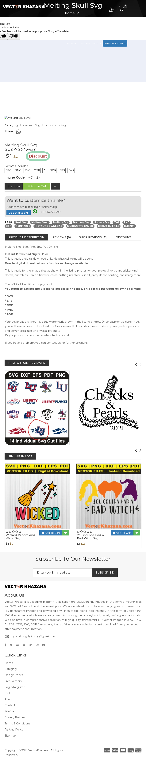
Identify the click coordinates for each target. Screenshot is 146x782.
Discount (123, 237)
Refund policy (14, 729)
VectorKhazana (38, 750)
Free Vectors (127, 26)
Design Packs (71, 26)
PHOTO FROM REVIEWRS (26, 362)
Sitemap (10, 735)
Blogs (96, 43)
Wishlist (48, 529)
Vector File (108, 26)
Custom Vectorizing (76, 43)
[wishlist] (55, 186)
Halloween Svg (30, 125)
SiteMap (10, 711)
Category (11, 669)
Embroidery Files (115, 43)
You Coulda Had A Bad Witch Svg (90, 536)
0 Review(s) (28, 149)
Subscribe (105, 572)
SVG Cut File (90, 26)
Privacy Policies (15, 717)
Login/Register (15, 687)
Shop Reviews (93, 237)
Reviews (62, 237)
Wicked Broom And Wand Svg (20, 536)
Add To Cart (52, 533)
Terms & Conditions (17, 723)
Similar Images (20, 456)
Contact (10, 705)
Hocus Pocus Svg (54, 125)
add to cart (38, 186)
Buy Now (13, 186)
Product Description (26, 237)
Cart (7, 693)
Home (9, 663)
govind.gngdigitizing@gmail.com (34, 636)
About (9, 699)
